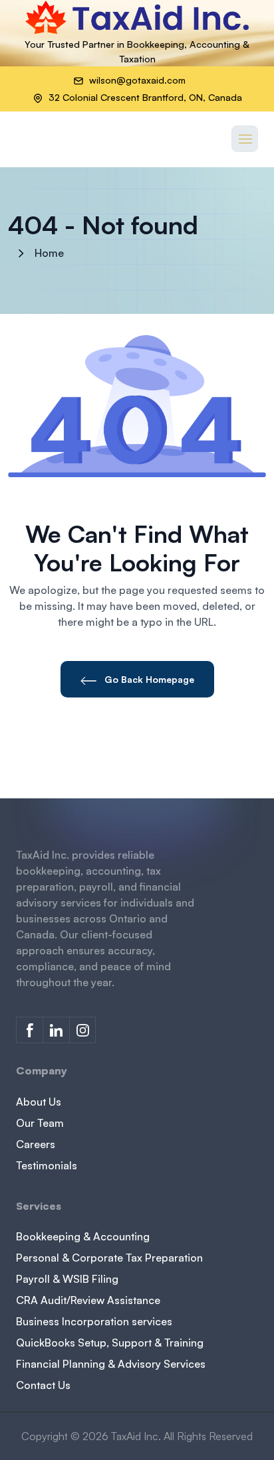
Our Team (40, 1123)
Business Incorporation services (94, 1321)
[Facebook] (29, 1030)
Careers (35, 1144)
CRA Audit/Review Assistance (88, 1300)
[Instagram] (82, 1030)
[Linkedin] (56, 1030)
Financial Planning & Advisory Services (111, 1363)
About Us (38, 1101)
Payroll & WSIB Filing (67, 1278)
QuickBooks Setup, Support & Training (110, 1342)
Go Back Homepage (148, 679)
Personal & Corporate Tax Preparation (109, 1257)
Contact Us (43, 1385)
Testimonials (46, 1165)
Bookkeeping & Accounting (83, 1236)
